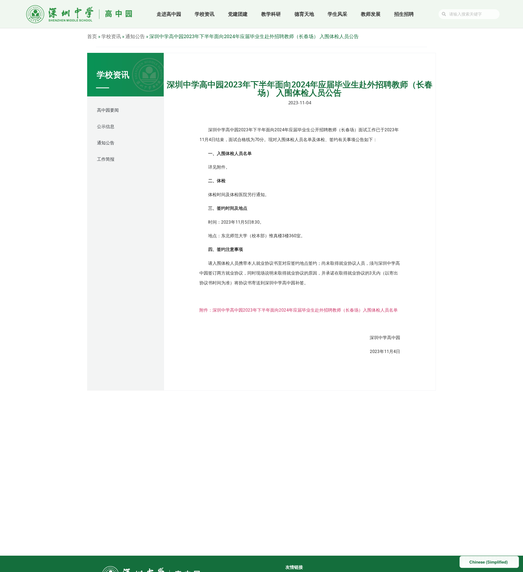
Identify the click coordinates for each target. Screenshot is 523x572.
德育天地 (304, 14)
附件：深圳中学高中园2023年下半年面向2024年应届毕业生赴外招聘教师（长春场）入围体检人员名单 (298, 310)
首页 (92, 36)
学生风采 (337, 14)
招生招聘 (404, 14)
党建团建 (238, 14)
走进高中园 (169, 14)
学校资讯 (204, 14)
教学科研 (271, 14)
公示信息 (105, 126)
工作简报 (105, 159)
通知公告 (135, 36)
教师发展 (371, 14)
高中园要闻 (108, 110)
